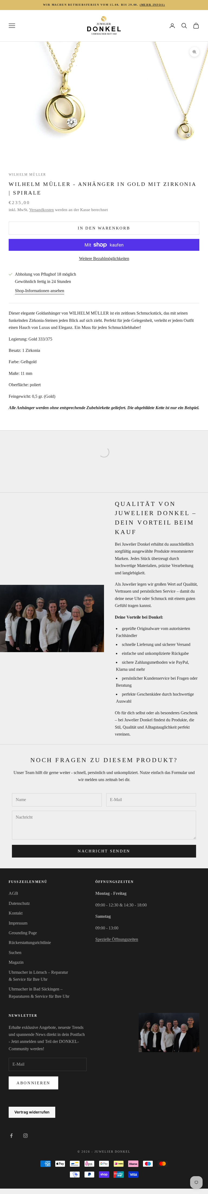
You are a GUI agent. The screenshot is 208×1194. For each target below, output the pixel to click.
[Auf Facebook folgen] (11, 1135)
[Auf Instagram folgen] (25, 1135)
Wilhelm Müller (27, 174)
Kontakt (15, 913)
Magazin (16, 962)
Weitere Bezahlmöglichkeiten (104, 258)
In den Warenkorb (104, 228)
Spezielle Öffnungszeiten (116, 939)
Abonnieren (33, 1083)
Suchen (15, 952)
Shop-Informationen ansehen (39, 290)
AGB (13, 893)
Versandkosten (41, 210)
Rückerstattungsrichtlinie (30, 942)
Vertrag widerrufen (32, 1112)
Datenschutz (19, 903)
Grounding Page (23, 932)
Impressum (18, 923)
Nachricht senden (104, 851)
